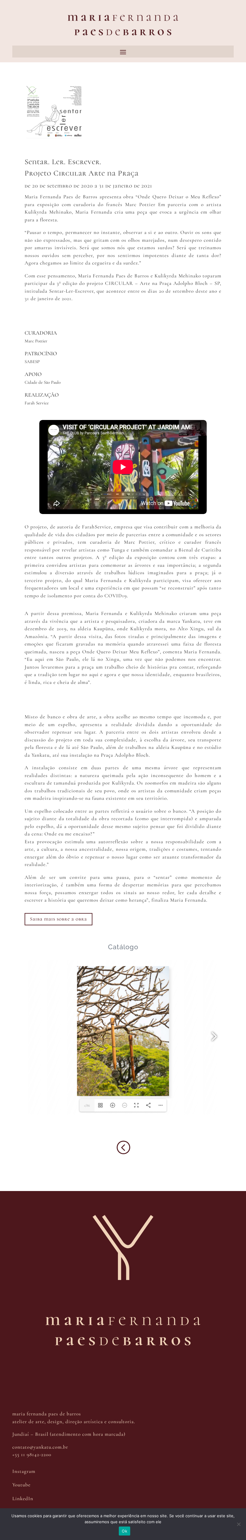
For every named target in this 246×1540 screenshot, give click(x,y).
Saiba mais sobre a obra (58, 919)
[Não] (239, 1524)
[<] (123, 1158)
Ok (124, 1531)
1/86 (87, 1105)
